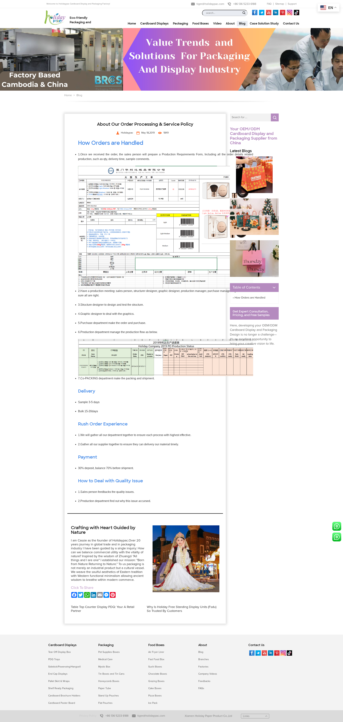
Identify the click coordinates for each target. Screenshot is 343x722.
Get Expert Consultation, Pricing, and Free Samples (251, 313)
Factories (203, 666)
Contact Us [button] (291, 23)
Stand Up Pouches (108, 695)
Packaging (106, 645)
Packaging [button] (180, 23)
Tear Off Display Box (59, 652)
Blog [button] (242, 23)
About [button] (230, 23)
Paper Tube (104, 688)
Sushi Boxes (155, 666)
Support (292, 3)
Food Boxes (156, 645)
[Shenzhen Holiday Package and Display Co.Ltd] (55, 18)
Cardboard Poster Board (61, 702)
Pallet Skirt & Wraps (59, 681)
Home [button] (132, 23)
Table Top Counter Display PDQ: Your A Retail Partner (102, 609)
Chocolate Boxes (157, 673)
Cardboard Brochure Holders (64, 695)
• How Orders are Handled (249, 297)
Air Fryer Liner (156, 652)
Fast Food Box (156, 659)
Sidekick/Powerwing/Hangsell (64, 666)
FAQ (269, 3)
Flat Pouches (105, 702)
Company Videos (207, 673)
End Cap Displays (58, 673)
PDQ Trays (54, 659)
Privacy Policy (87, 716)
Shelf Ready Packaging (60, 688)
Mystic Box (104, 666)
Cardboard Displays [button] (154, 23)
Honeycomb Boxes (108, 681)
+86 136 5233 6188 (244, 4)
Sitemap (279, 3)
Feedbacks (204, 681)
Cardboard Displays (62, 645)
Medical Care (105, 659)
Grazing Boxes (156, 681)
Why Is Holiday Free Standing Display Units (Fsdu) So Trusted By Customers (181, 609)
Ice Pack (152, 702)
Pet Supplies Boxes (109, 652)
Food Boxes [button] (200, 23)
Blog (79, 95)
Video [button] (217, 23)
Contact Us (256, 645)
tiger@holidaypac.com (210, 4)
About (202, 645)
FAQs (201, 688)
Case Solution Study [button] (264, 23)
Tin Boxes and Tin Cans (111, 673)
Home (68, 95)
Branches (203, 659)
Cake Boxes (154, 688)
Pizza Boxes (155, 695)
